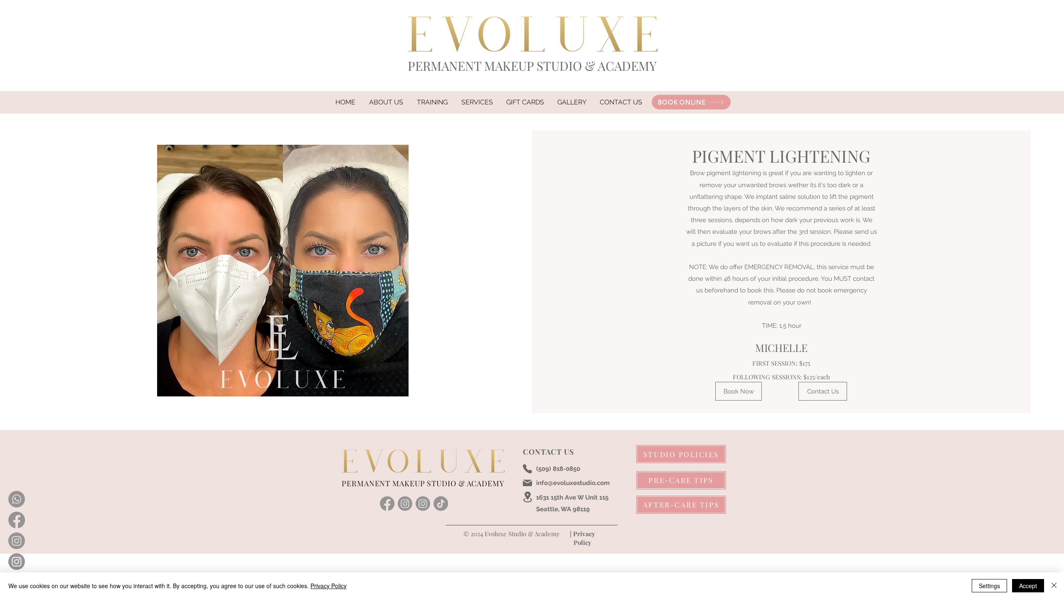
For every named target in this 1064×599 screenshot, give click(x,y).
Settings (989, 586)
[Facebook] (16, 520)
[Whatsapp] (16, 499)
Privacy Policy (328, 586)
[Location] (527, 497)
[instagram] (405, 503)
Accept (1028, 586)
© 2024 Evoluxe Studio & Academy (511, 534)
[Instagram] (16, 540)
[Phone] (527, 468)
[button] (477, 102)
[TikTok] (440, 503)
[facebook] (387, 503)
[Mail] (527, 483)
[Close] (1054, 585)
